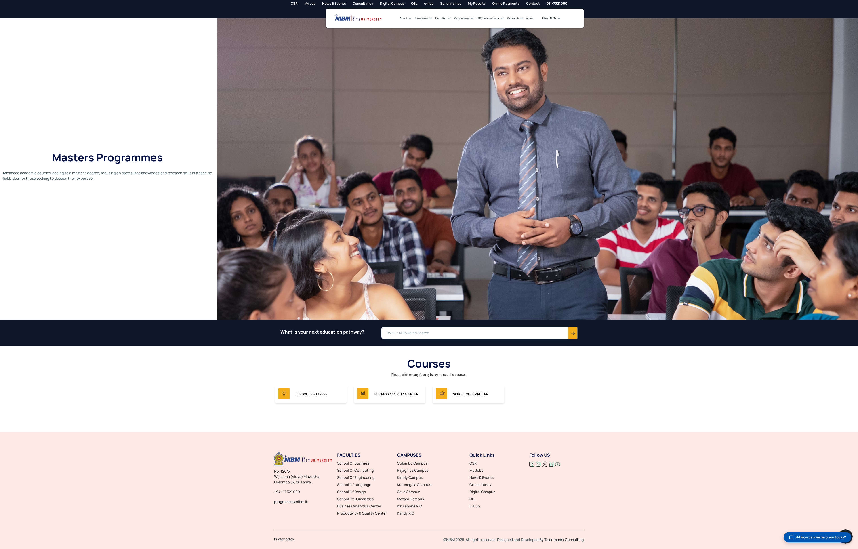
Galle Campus (408, 491)
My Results (477, 3)
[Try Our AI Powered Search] (573, 333)
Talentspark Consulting (564, 539)
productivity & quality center (362, 513)
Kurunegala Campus (414, 484)
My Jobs (476, 470)
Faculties (441, 18)
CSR (294, 3)
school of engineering (356, 477)
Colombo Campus (412, 463)
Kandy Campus (410, 477)
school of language (354, 484)
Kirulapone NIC (409, 506)
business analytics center (359, 506)
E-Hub (474, 506)
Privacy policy (284, 539)
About (403, 18)
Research (513, 18)
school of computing (355, 470)
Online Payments (505, 3)
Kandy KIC (405, 513)
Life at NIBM (549, 18)
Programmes (461, 18)
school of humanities (355, 498)
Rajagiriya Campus (412, 470)
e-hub (428, 3)
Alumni (530, 18)
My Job (309, 3)
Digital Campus (392, 3)
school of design (351, 491)
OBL (414, 3)
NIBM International (488, 18)
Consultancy (363, 3)
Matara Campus (410, 498)
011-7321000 (557, 3)
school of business (353, 463)
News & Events (334, 3)
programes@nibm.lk (291, 501)
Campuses (421, 18)
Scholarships (450, 3)
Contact (533, 3)
